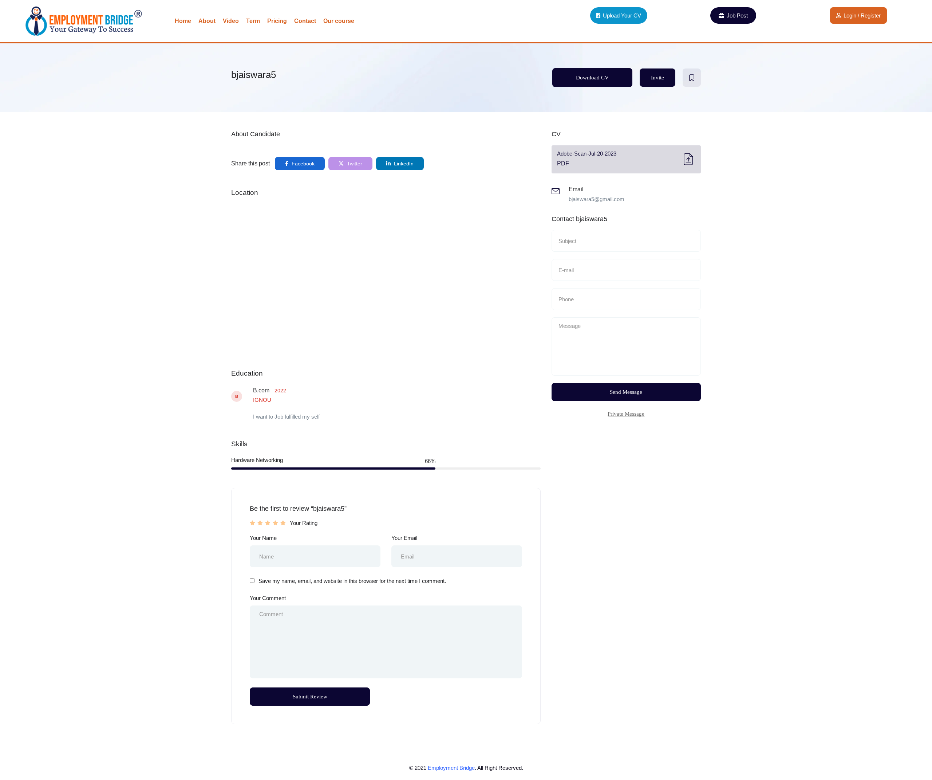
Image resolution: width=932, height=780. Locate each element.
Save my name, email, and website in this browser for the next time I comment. (352, 581)
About (207, 21)
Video (231, 21)
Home (183, 21)
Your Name (263, 538)
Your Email (404, 538)
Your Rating (303, 523)
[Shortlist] (692, 77)
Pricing (277, 21)
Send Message (626, 392)
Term (253, 21)
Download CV (592, 78)
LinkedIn (403, 163)
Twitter (353, 163)
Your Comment (268, 598)
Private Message (626, 414)
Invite (657, 78)
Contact (305, 21)
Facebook (302, 163)
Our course (338, 21)
